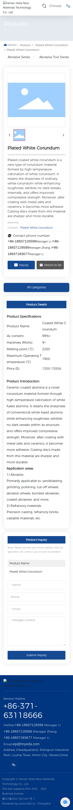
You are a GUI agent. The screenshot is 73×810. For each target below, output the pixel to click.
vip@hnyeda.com (26, 744)
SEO (43, 789)
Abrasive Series (19, 57)
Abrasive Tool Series (54, 57)
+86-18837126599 (22, 241)
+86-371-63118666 (23, 710)
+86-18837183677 (18, 738)
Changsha (44, 803)
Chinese (55, 6)
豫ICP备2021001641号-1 (18, 798)
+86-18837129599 (18, 731)
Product (25, 45)
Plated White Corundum (51, 45)
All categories (36, 287)
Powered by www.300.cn (18, 803)
